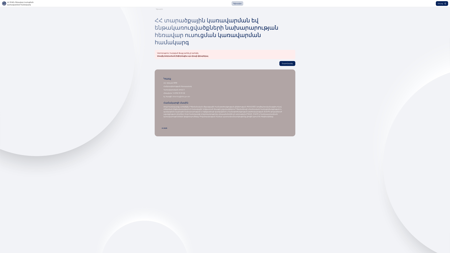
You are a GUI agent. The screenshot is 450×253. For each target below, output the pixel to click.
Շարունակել (287, 63)
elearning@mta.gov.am (181, 96)
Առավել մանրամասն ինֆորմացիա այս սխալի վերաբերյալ (182, 56)
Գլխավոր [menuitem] (237, 3)
